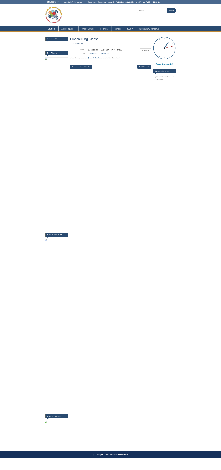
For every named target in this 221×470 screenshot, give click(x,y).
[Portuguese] (57, 47)
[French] (57, 44)
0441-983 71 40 (53, 2)
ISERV (130, 29)
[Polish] (54, 47)
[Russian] (66, 47)
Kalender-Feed (94, 58)
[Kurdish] (66, 44)
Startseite (52, 29)
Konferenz (93, 53)
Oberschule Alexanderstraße (90, 9)
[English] (54, 44)
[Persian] (51, 47)
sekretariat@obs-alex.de (73, 2)
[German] (51, 44)
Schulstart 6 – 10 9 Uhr (81, 67)
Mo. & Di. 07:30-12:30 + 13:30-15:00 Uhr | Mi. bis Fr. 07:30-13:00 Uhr (134, 2)
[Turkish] (63, 47)
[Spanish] (60, 47)
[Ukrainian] (60, 44)
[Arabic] (63, 44)
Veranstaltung (104, 53)
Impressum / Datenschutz (149, 29)
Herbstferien (144, 67)
